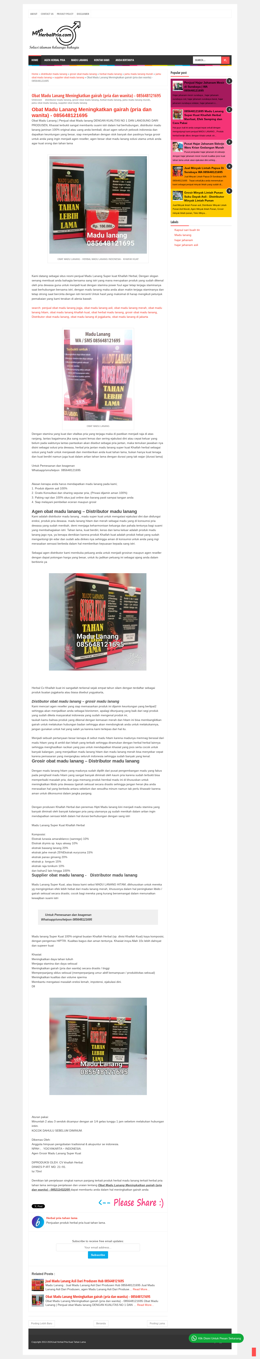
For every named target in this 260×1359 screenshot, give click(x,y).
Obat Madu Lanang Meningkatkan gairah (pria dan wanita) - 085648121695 (98, 1296)
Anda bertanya (125, 60)
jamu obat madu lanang (44, 103)
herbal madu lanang (110, 100)
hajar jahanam (183, 240)
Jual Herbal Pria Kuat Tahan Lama (69, 1342)
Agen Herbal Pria (54, 60)
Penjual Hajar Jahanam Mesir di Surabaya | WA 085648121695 (204, 86)
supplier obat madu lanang (72, 103)
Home (34, 60)
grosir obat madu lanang (85, 100)
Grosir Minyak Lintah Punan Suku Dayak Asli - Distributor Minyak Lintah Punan (204, 196)
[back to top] (254, 1352)
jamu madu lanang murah (136, 100)
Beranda (101, 1323)
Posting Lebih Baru (41, 1323)
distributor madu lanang (58, 100)
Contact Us (47, 14)
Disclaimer (83, 14)
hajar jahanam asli (186, 245)
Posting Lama (157, 1323)
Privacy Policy (65, 14)
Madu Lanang (79, 60)
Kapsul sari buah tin (187, 230)
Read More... (141, 1289)
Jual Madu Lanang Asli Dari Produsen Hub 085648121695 (85, 1280)
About (33, 14)
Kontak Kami (101, 60)
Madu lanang (182, 235)
